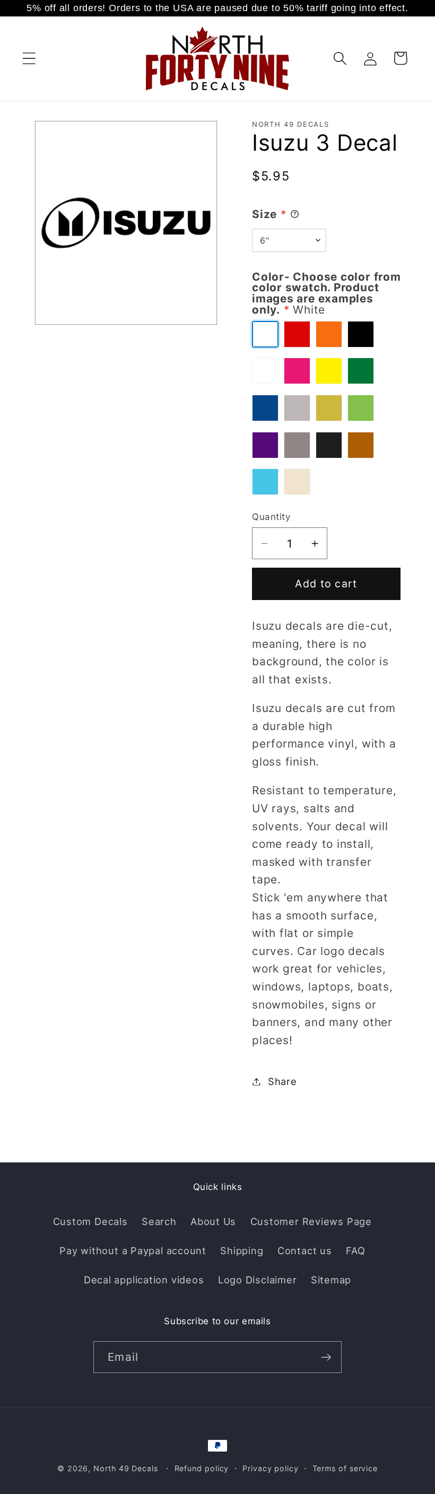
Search (159, 1221)
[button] (29, 58)
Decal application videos (144, 1279)
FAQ (355, 1250)
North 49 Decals (125, 1468)
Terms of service (345, 1468)
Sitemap (331, 1279)
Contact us (304, 1250)
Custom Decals (90, 1221)
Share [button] (282, 1081)
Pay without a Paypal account (132, 1250)
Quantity (271, 516)
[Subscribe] (326, 1357)
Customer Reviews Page (311, 1221)
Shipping (241, 1250)
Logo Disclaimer (257, 1279)
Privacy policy (270, 1468)
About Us (213, 1221)
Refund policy (202, 1468)
